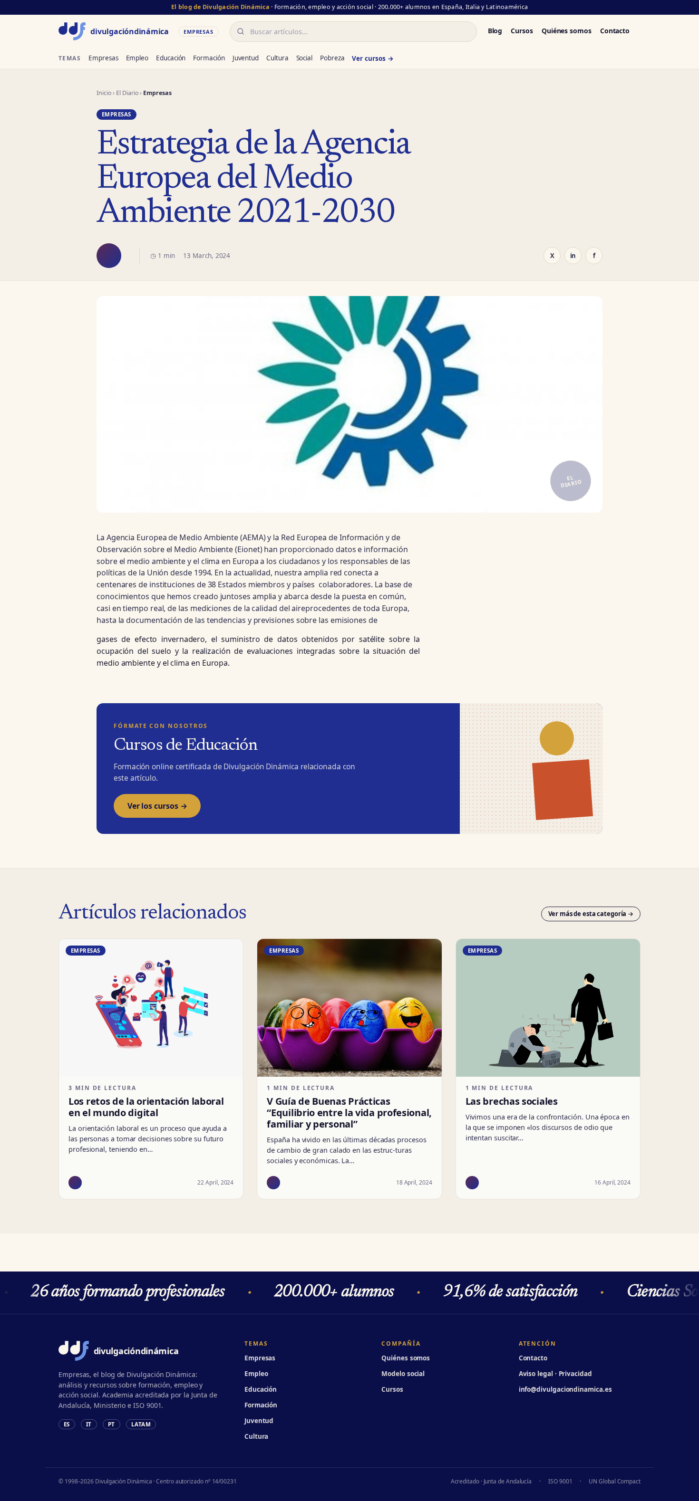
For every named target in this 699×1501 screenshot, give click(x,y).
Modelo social (403, 1373)
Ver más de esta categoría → (591, 913)
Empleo (137, 58)
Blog (495, 30)
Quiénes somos (567, 30)
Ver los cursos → (157, 806)
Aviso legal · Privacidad (555, 1373)
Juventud (246, 58)
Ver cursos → (372, 58)
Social (304, 58)
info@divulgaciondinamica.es (565, 1389)
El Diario (127, 93)
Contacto (615, 30)
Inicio (104, 93)
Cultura (277, 58)
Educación (170, 58)
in (573, 255)
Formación (208, 58)
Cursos (522, 30)
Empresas (103, 58)
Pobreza (332, 58)
